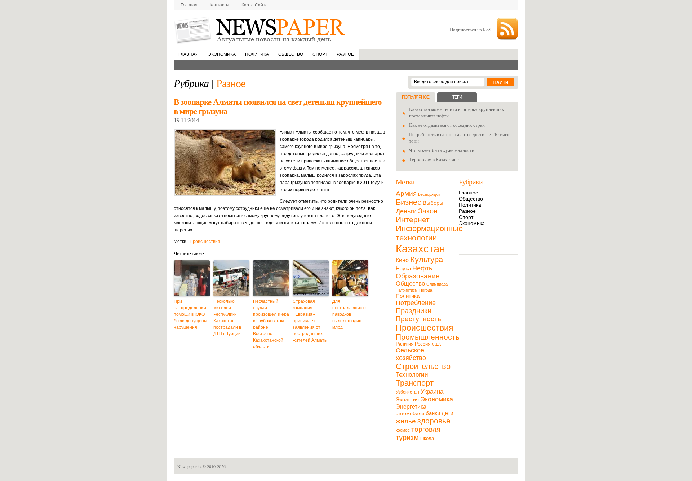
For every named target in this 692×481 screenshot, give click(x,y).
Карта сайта (254, 5)
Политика (257, 54)
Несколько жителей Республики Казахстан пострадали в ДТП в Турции (227, 317)
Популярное (415, 97)
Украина (432, 391)
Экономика (222, 54)
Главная (189, 5)
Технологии (412, 374)
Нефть (422, 268)
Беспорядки (429, 194)
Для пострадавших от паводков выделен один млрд (350, 314)
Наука (403, 268)
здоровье (434, 421)
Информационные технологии (429, 233)
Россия (422, 344)
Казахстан (420, 249)
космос (403, 430)
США (436, 344)
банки (433, 413)
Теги (457, 97)
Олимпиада (437, 284)
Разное (345, 54)
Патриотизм (407, 290)
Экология (407, 399)
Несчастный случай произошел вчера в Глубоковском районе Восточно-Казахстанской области (271, 324)
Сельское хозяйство (411, 354)
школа (427, 438)
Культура (426, 259)
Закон (428, 211)
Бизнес (408, 202)
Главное (468, 192)
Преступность (418, 319)
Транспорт (415, 382)
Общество (290, 54)
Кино (402, 260)
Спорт (319, 54)
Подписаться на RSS (470, 29)
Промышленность (428, 337)
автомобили (410, 413)
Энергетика (411, 406)
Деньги (406, 211)
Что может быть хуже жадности (441, 150)
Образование (418, 276)
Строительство (423, 366)
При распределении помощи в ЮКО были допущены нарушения (190, 314)
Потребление (416, 302)
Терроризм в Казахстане (434, 159)
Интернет (413, 219)
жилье (406, 421)
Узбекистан (407, 392)
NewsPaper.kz (260, 29)
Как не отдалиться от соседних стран (447, 125)
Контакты (219, 5)
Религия (404, 344)
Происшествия (205, 241)
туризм (407, 437)
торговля (425, 429)
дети (447, 413)
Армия (406, 193)
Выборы (433, 203)
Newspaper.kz (189, 466)
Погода (425, 290)
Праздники (413, 311)
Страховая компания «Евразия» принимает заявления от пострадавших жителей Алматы (310, 321)
